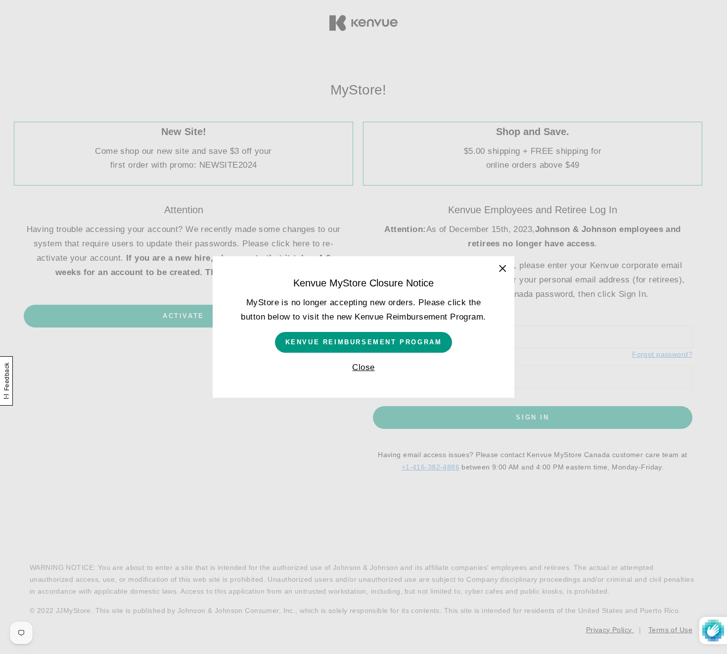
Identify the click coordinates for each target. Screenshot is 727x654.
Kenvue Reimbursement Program (363, 342)
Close (363, 367)
